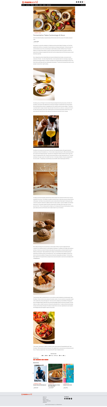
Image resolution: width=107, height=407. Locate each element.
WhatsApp (52, 355)
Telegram (56, 355)
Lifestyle (32, 4)
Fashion (23, 4)
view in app (83, 4)
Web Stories (49, 4)
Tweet (47, 355)
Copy (64, 355)
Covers (40, 4)
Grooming (28, 4)
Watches (36, 4)
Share (44, 355)
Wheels (44, 4)
